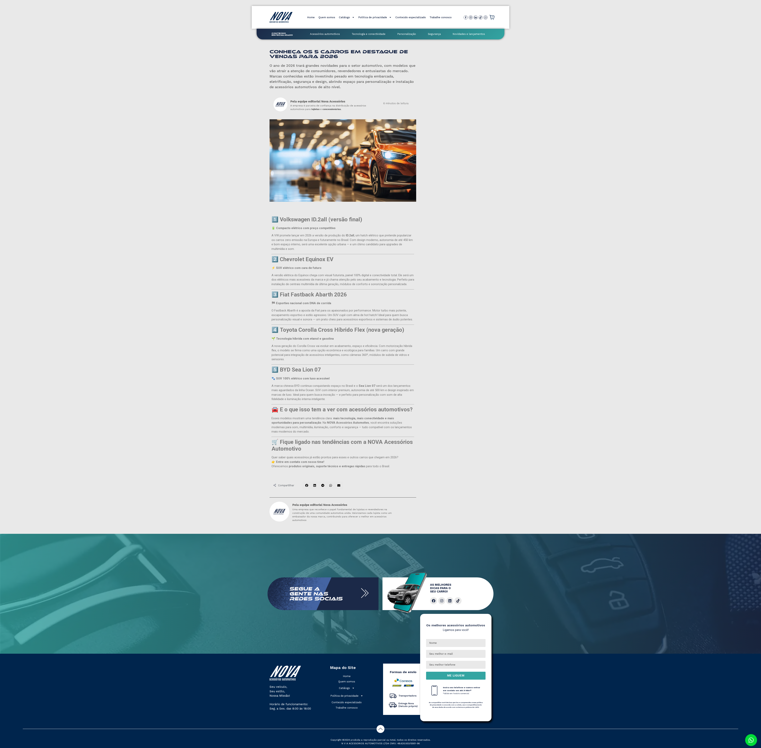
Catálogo (344, 17)
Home (311, 17)
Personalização (406, 33)
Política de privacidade (372, 17)
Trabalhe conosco (441, 17)
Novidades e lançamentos (469, 33)
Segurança (434, 33)
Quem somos (326, 17)
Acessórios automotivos (325, 33)
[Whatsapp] (751, 740)
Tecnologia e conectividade (368, 33)
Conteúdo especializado (410, 17)
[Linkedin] (449, 600)
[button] (307, 485)
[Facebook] (433, 600)
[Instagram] (441, 600)
